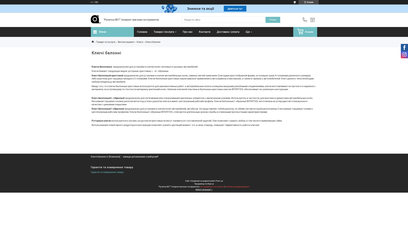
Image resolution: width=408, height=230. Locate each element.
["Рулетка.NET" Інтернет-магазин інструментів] (95, 19)
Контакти (204, 31)
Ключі (140, 42)
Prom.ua (219, 181)
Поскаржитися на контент (212, 187)
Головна (142, 31)
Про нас (188, 31)
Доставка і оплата (228, 31)
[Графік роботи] (312, 20)
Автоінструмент (126, 42)
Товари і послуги (164, 31)
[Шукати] (273, 20)
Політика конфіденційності (237, 187)
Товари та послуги (105, 42)
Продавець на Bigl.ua (204, 184)
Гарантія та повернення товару (107, 172)
